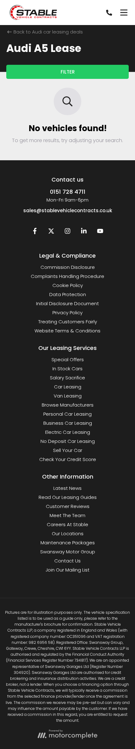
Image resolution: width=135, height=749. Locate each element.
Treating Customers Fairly (67, 321)
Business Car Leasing (67, 423)
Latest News (67, 488)
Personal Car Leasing (67, 414)
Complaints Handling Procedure (67, 276)
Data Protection (67, 294)
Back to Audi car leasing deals (47, 31)
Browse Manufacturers (68, 405)
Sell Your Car (67, 450)
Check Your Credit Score (67, 459)
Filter (68, 72)
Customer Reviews (67, 506)
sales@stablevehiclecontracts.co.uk (67, 210)
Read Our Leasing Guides (68, 497)
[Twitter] (51, 232)
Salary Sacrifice (67, 377)
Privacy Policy (67, 312)
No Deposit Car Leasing (67, 441)
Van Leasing (68, 395)
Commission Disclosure (67, 267)
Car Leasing (67, 386)
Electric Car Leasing (67, 432)
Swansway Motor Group (67, 551)
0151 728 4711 (67, 192)
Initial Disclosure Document (67, 303)
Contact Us (67, 560)
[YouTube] (100, 232)
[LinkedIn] (84, 232)
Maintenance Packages (67, 542)
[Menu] (123, 12)
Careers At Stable (67, 524)
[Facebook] (35, 232)
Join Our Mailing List (67, 570)
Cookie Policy (67, 285)
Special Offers (67, 359)
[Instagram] (67, 232)
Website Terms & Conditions (67, 330)
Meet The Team (67, 515)
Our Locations (68, 533)
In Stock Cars (67, 368)
